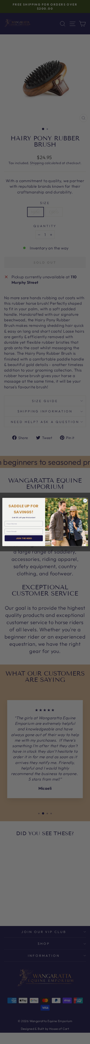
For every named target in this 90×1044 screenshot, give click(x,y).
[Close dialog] (85, 501)
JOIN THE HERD (23, 538)
